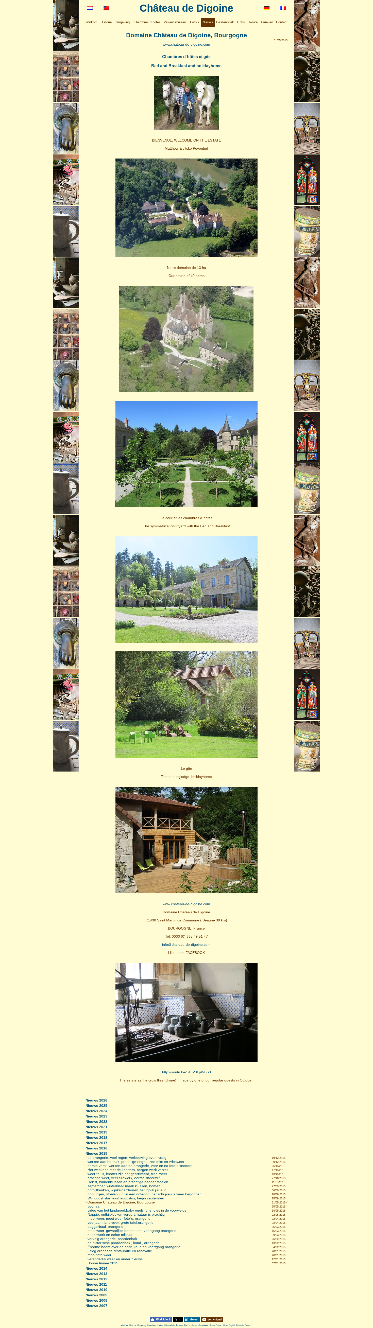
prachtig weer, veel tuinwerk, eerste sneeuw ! (124, 1178)
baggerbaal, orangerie (105, 1227)
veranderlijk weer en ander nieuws (115, 1259)
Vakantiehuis (169, 1325)
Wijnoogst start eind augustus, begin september (126, 1198)
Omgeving (122, 22)
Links (241, 22)
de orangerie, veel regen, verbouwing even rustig (127, 1158)
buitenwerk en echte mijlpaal (110, 1235)
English (232, 1325)
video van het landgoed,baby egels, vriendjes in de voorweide (137, 1210)
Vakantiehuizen (175, 22)
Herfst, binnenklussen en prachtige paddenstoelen (128, 1182)
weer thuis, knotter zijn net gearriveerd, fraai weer (127, 1174)
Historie (106, 22)
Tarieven (267, 22)
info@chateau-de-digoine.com (186, 944)
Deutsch (248, 1325)
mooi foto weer (99, 1255)
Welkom (91, 22)
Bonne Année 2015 (103, 1263)
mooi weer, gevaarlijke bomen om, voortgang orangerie (132, 1231)
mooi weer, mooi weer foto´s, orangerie (119, 1218)
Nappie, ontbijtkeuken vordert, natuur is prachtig (126, 1214)
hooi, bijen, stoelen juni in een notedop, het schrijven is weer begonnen (144, 1194)
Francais (240, 1325)
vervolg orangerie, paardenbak (112, 1239)
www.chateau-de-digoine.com (186, 44)
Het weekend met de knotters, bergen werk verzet (128, 1170)
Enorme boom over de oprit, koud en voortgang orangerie (134, 1247)
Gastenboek (225, 22)
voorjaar (94, 1206)
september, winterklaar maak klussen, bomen (124, 1186)
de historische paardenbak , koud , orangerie (124, 1243)
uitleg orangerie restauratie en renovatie (120, 1251)
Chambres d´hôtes (147, 22)
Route (253, 22)
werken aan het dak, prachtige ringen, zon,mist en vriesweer (136, 1162)
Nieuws (207, 22)
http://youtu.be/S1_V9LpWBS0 (186, 1072)
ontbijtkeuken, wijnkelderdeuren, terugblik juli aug (127, 1190)
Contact (281, 22)
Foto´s (194, 22)
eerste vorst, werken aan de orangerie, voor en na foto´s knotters (140, 1166)
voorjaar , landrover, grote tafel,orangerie (121, 1222)
